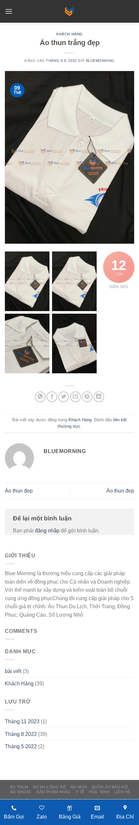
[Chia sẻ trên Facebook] (52, 396)
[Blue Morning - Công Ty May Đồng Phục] (69, 11)
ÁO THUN (19, 787)
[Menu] (9, 11)
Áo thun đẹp (19, 491)
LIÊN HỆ (122, 792)
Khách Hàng (69, 34)
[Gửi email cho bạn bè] (75, 396)
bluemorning (100, 61)
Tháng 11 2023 (22, 721)
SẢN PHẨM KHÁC (53, 792)
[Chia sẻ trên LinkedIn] (98, 396)
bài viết (13, 671)
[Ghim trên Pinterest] (87, 396)
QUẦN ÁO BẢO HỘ (109, 787)
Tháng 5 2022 (21, 746)
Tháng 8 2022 (21, 734)
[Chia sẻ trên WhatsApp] (40, 396)
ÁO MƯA (78, 787)
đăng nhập (47, 530)
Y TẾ (80, 792)
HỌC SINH (99, 792)
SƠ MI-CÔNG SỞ (49, 787)
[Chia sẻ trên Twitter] (63, 396)
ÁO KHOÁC (21, 792)
